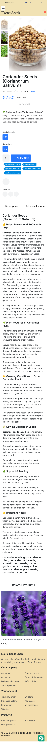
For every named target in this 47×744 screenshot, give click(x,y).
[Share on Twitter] (10, 194)
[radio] (5, 137)
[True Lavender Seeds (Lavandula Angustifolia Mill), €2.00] (23, 618)
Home (32, 91)
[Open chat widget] (41, 738)
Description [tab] (11, 206)
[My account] (35, 11)
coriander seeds (30, 164)
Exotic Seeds (10, 13)
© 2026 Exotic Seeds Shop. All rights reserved (22, 734)
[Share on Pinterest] (16, 194)
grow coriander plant (13, 169)
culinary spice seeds (13, 173)
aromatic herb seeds (13, 164)
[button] (3, 8)
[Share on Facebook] (5, 194)
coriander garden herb (32, 169)
